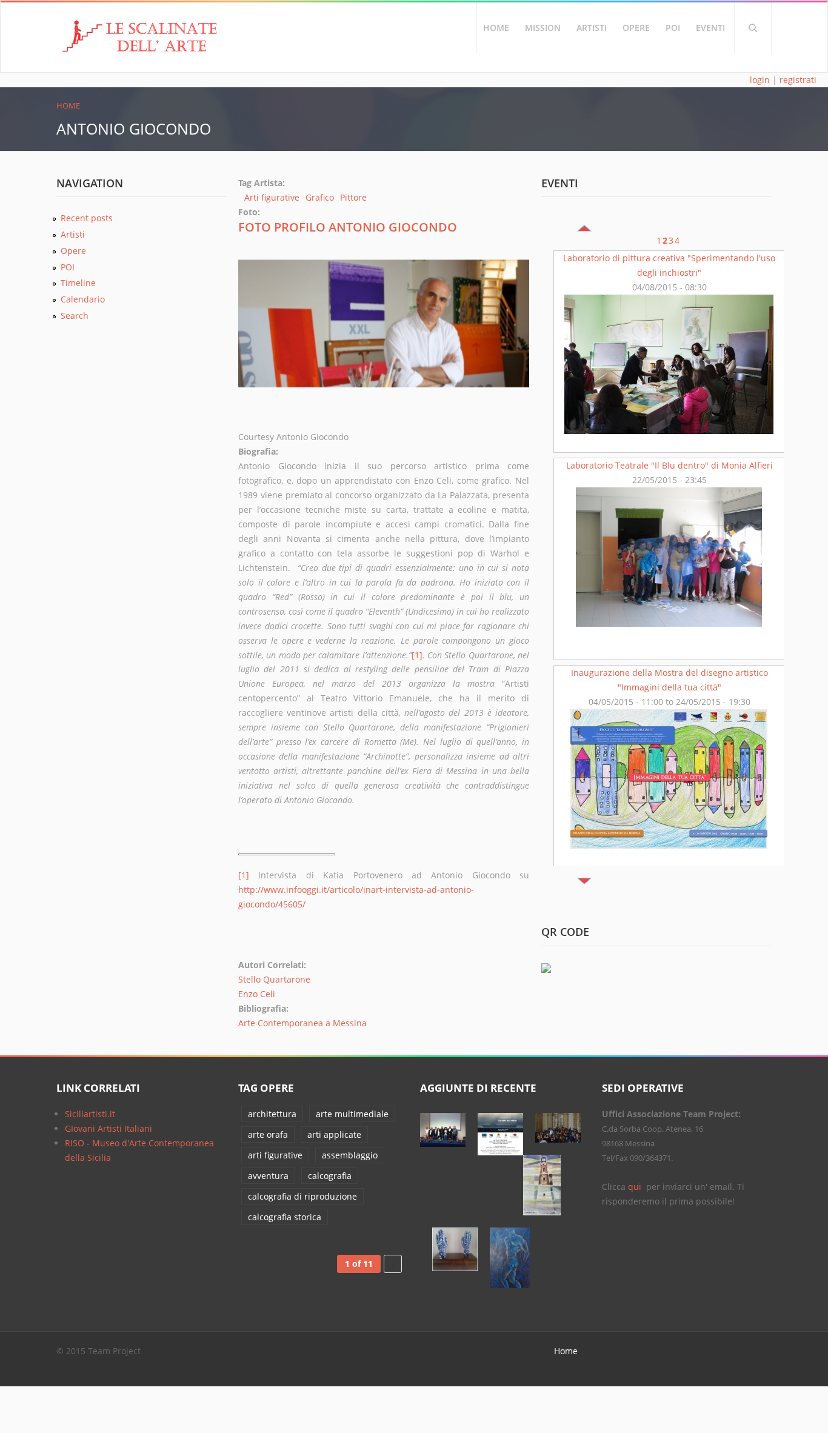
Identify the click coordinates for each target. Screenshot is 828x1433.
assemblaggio (350, 1155)
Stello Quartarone (274, 979)
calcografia (330, 1175)
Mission (543, 27)
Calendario (83, 299)
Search (753, 27)
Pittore (353, 197)
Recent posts (87, 218)
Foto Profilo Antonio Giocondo (347, 227)
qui (636, 1186)
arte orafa (268, 1134)
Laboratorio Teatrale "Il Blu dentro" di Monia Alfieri (669, 465)
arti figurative (275, 1155)
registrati (798, 79)
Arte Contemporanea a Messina (302, 1023)
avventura (268, 1175)
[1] (417, 655)
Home (496, 27)
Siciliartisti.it (90, 1114)
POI (673, 27)
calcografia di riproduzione (302, 1196)
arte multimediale (352, 1114)
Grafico (319, 197)
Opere (636, 27)
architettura (272, 1114)
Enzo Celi (256, 994)
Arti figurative (271, 197)
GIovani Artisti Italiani (108, 1128)
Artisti (591, 27)
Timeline (78, 283)
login (760, 79)
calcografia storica (284, 1217)
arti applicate (334, 1134)
